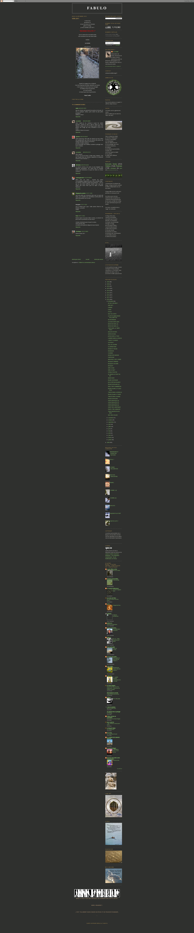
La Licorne (78, 121)
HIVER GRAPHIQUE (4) (113, 400)
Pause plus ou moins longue (113, 718)
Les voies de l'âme (111, 598)
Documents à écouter (112, 170)
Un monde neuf (110, 729)
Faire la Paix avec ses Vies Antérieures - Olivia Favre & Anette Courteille (113, 688)
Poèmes (119, 166)
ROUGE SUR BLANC (113, 398)
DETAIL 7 (111, 459)
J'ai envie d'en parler (112, 656)
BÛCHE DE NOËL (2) (113, 324)
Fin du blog (109, 713)
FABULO (97, 8)
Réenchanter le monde (112, 693)
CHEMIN (110, 307)
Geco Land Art (110, 722)
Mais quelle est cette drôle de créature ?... (116, 659)
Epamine (78, 136)
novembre (111, 417)
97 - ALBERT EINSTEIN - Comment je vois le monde (117, 679)
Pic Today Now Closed (112, 734)
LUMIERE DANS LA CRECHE (115, 338)
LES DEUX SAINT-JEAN (113, 321)
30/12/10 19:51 (82, 108)
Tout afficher (119, 768)
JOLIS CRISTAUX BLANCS (114, 382)
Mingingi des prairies (81, 193)
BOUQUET (110, 365)
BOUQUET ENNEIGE (113, 361)
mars (109, 435)
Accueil (87, 259)
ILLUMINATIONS (112, 346)
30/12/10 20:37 (84, 136)
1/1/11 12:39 (89, 193)
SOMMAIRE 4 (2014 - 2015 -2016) (116, 751)
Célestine (109, 613)
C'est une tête (116, 580)
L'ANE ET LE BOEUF (113, 340)
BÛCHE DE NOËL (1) (113, 326)
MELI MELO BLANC (113, 415)
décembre (111, 301)
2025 (108, 281)
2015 (108, 288)
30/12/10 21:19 (86, 152)
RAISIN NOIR (111, 378)
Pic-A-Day (109, 732)
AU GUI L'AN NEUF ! (113, 303)
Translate (117, 45)
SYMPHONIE (111, 357)
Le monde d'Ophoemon (113, 588)
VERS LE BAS (111, 368)
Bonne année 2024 (111, 708)
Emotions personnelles (112, 578)
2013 (108, 292)
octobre (110, 420)
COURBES (110, 353)
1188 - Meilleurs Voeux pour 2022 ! (113, 724)
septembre (111, 422)
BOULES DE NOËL (112, 332)
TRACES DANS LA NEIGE (114, 396)
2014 (108, 290)
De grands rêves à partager (113, 711)
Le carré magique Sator (117, 590)
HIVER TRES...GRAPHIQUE (114, 407)
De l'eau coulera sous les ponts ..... (113, 600)
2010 (108, 299)
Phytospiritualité (111, 647)
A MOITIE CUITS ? (113, 521)
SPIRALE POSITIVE (112, 372)
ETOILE (110, 311)
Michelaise (78, 165)
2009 (108, 442)
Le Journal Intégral (111, 748)
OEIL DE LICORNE (112, 344)
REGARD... (111, 482)
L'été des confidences (115, 615)
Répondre (78, 116)
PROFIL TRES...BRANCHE (114, 409)
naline (77, 108)
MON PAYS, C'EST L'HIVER (114, 359)
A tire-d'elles (110, 666)
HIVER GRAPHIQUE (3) (113, 403)
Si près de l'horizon (111, 628)
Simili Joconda (116, 760)
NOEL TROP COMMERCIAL (114, 386)
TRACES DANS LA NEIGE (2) (115, 392)
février (110, 437)
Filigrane (109, 637)
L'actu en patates (111, 707)
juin (109, 428)
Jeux (121, 168)
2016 (108, 286)
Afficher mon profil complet (113, 66)
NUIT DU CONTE (112, 314)
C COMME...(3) (112, 498)
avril (109, 433)
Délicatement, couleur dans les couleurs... (116, 669)
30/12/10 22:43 (85, 165)
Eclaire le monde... (115, 649)
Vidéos (108, 166)
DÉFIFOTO (109, 623)
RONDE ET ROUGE (112, 348)
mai (109, 431)
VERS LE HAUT (111, 370)
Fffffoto (109, 697)
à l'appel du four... (117, 605)
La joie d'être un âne (112, 569)
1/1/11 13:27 (84, 204)
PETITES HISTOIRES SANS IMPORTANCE (113, 758)
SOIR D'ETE (112, 505)
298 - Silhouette (116, 698)
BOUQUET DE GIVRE (113, 363)
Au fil (108, 604)
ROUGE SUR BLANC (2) (113, 384)
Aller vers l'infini (116, 570)
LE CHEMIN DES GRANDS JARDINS (113, 738)
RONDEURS (111, 351)
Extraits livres (111, 164)
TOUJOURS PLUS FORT (115, 513)
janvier (110, 439)
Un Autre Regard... (111, 685)
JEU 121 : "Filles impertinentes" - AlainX (116, 640)
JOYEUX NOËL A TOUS (113, 336)
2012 (108, 295)
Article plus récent (76, 259)
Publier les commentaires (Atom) (87, 262)
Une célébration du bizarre (116, 629)
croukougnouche (80, 177)
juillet (109, 426)
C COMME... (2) (113, 490)
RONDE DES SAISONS (113, 355)
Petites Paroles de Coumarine (111, 717)
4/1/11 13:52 (82, 216)
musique (113, 168)
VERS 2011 (75, 18)
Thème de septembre (112, 624)
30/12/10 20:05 (86, 121)
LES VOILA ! (111, 342)
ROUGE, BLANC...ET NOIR (114, 394)
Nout (77, 216)
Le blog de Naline (111, 728)
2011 (108, 297)
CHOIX (109, 309)
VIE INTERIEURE (112, 319)
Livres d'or (109, 676)
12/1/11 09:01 (84, 231)
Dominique (78, 231)
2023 (108, 284)
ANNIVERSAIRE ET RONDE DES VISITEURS (113, 453)
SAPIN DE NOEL (112, 334)
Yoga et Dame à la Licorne (113, 694)
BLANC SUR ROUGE (113, 380)
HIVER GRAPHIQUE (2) (113, 405)
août (109, 424)
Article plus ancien (98, 259)
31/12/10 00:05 (88, 177)
